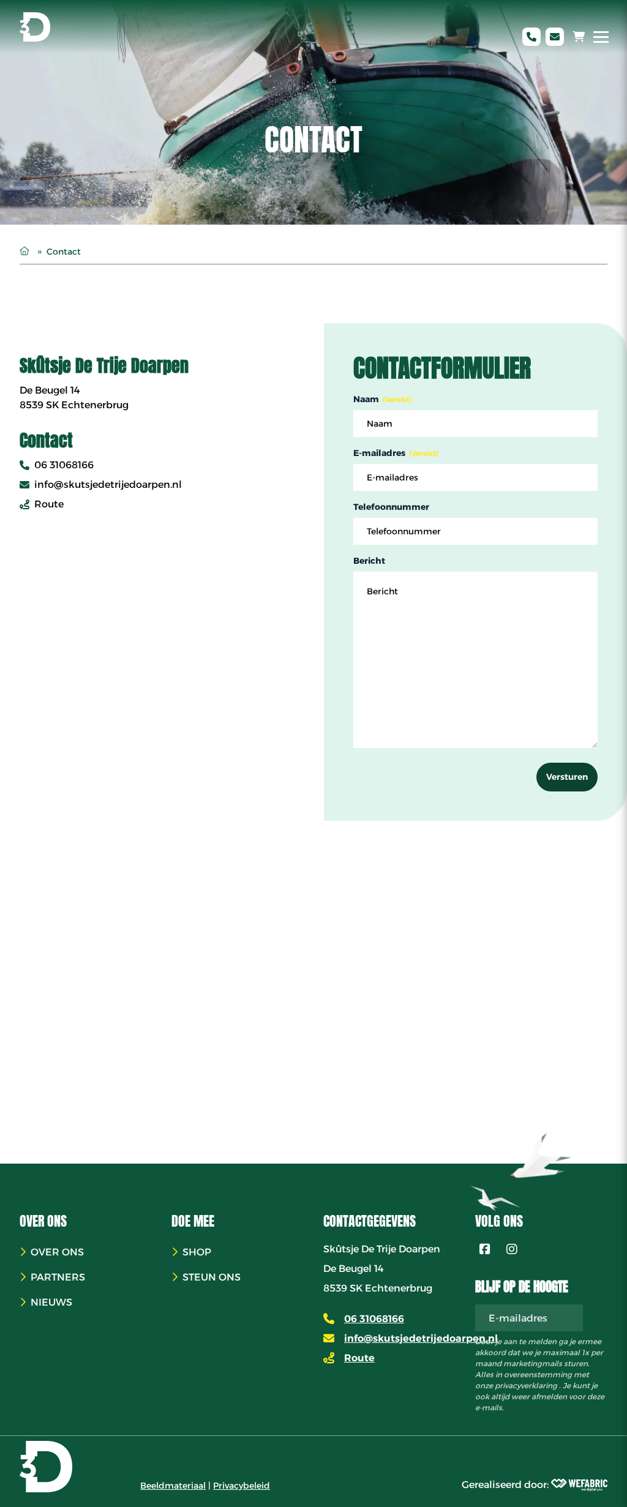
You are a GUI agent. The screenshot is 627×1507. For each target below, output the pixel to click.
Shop (196, 1252)
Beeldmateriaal (173, 1485)
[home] (35, 27)
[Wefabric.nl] (579, 1485)
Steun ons (211, 1277)
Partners (58, 1277)
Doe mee (192, 1221)
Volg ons (499, 1221)
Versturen (567, 776)
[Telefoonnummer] (531, 37)
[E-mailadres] (555, 37)
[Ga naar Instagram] (512, 1249)
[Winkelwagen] (578, 37)
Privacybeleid (241, 1485)
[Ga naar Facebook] (485, 1249)
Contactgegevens (369, 1221)
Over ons (43, 1221)
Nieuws (51, 1302)
